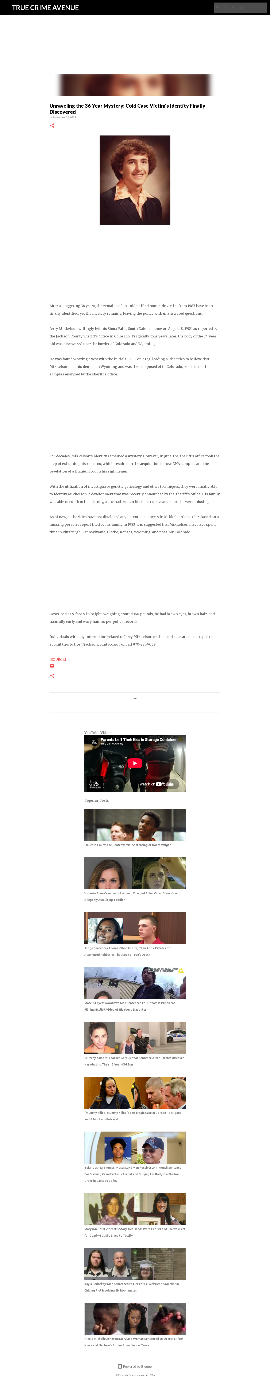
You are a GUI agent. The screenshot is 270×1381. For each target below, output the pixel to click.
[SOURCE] (58, 659)
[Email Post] (52, 667)
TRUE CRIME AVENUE (45, 7)
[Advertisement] (135, 29)
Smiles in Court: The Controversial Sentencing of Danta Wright (127, 845)
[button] (52, 126)
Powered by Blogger (137, 1366)
